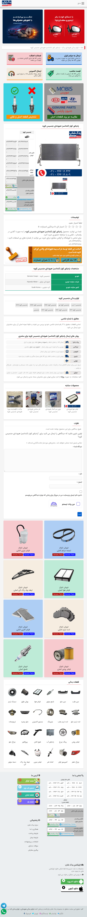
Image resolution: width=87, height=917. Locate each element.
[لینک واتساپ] (3, 911)
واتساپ (53, 913)
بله (16, 185)
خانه (81, 47)
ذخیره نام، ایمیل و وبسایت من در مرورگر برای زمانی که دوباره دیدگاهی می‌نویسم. (53, 495)
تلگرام (61, 913)
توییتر (36, 913)
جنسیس (36, 310)
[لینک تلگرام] (3, 905)
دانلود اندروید (72, 881)
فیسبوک (28, 913)
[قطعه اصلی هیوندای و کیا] (64, 26)
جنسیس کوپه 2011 (75, 310)
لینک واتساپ (13, 197)
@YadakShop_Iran (25, 209)
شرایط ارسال (34, 837)
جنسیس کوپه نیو (64, 305)
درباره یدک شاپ (33, 825)
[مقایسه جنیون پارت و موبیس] (63, 102)
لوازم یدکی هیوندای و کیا (70, 47)
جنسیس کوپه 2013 (47, 310)
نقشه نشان (29, 795)
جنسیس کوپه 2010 (22, 305)
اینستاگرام (44, 913)
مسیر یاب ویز (29, 788)
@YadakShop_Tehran (69, 824)
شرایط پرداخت (33, 833)
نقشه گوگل (29, 781)
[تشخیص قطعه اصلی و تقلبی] (23, 102)
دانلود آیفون (73, 888)
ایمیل (79, 482)
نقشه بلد (30, 801)
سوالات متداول (33, 846)
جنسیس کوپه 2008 (50, 305)
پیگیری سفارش (33, 850)
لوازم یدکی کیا (14, 909)
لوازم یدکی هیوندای (27, 909)
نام (80, 473)
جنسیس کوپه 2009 (36, 305)
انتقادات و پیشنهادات (31, 842)
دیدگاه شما (77, 446)
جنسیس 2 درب (76, 305)
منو (79, 2)
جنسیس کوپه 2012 (61, 310)
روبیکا (9, 185)
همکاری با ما (34, 829)
